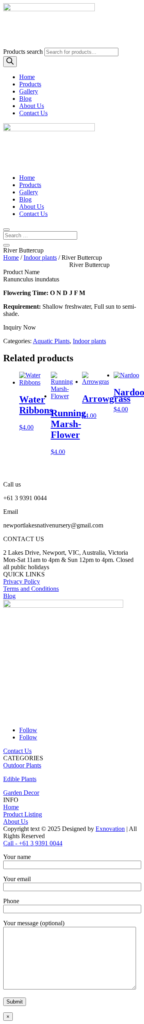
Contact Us (33, 113)
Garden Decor (21, 792)
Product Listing (22, 814)
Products (30, 84)
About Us (31, 105)
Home (27, 76)
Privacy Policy (21, 581)
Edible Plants (19, 779)
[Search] (10, 61)
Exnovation (110, 828)
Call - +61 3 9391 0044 (32, 843)
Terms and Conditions (31, 588)
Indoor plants (40, 257)
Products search (23, 51)
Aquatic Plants (51, 341)
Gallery (28, 91)
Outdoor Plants (22, 765)
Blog (25, 98)
